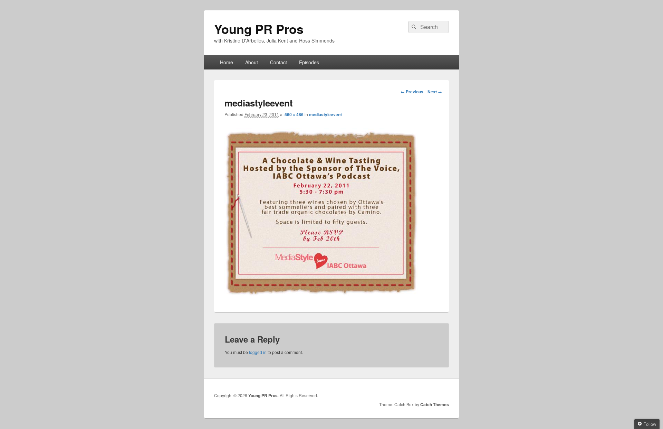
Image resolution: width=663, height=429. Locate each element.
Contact (278, 62)
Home (226, 62)
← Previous (412, 91)
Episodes (309, 62)
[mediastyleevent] (321, 294)
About (251, 62)
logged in (258, 352)
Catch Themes (434, 404)
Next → (434, 91)
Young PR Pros (259, 29)
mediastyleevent (325, 114)
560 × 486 (294, 114)
